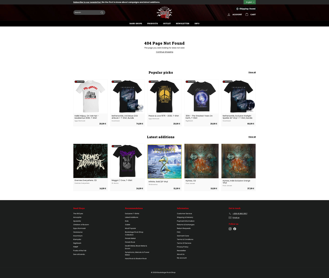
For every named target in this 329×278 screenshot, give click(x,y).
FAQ (178, 232)
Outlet (167, 23)
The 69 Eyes (78, 213)
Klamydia (77, 239)
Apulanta (77, 221)
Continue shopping (164, 52)
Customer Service (184, 213)
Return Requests (184, 228)
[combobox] (89, 12)
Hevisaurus (78, 232)
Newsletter (182, 23)
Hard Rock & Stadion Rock (136, 258)
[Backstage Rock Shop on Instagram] (230, 228)
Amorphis (77, 217)
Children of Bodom (81, 224)
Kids (127, 221)
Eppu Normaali (79, 228)
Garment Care (183, 236)
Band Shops (136, 23)
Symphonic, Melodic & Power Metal (137, 253)
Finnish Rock (130, 242)
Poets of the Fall (79, 250)
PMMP (75, 247)
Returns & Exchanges (185, 224)
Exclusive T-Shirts (132, 213)
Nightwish (77, 243)
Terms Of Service (184, 243)
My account (182, 258)
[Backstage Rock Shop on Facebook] (234, 228)
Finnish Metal (130, 238)
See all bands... (79, 254)
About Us (180, 254)
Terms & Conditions (185, 239)
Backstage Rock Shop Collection (134, 233)
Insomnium (78, 236)
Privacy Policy (182, 247)
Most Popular (130, 228)
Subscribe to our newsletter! (87, 2)
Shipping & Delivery (185, 217)
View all (252, 72)
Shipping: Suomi (247, 8)
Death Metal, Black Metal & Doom (136, 247)
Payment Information (185, 221)
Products (152, 23)
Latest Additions (131, 217)
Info (197, 23)
